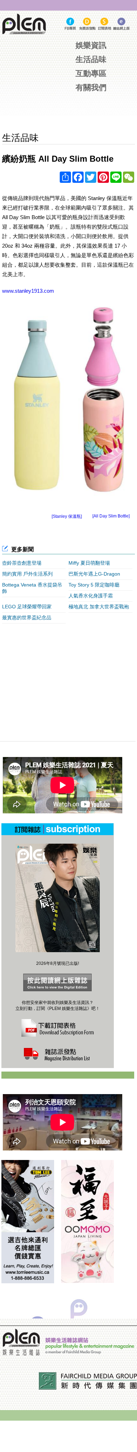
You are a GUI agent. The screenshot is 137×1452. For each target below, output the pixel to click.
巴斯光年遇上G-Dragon (94, 574)
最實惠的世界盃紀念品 (26, 617)
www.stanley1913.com (28, 291)
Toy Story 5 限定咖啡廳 (93, 585)
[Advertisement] (69, 113)
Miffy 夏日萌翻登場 (89, 563)
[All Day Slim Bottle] (111, 516)
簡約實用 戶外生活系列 (27, 574)
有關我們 (91, 87)
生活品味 (91, 59)
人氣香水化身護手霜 (90, 595)
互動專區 (91, 73)
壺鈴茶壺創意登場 (21, 563)
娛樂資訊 (91, 45)
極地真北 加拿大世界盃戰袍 (98, 606)
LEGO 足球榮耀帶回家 (27, 606)
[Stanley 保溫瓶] (67, 516)
